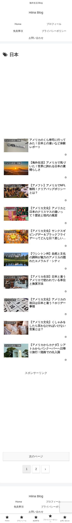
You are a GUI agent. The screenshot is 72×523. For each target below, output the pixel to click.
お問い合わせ (36, 511)
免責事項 (19, 506)
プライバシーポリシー (53, 506)
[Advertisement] (36, 96)
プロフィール (53, 501)
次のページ (36, 456)
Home (18, 501)
